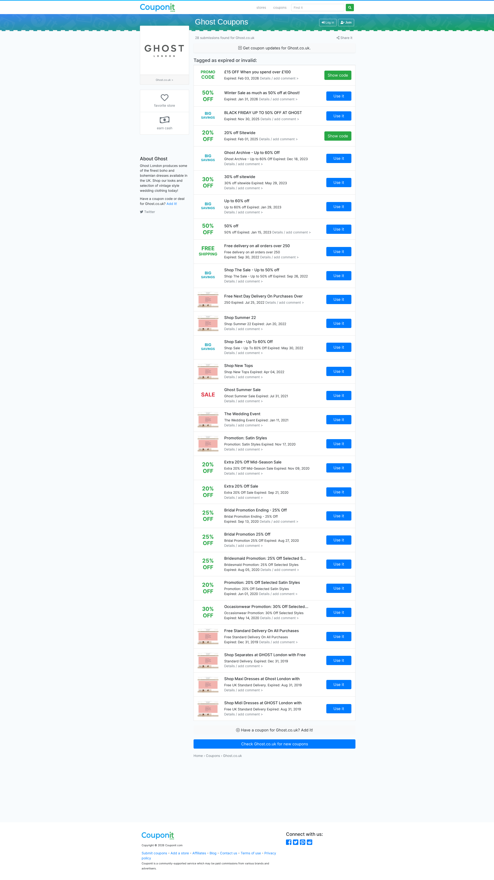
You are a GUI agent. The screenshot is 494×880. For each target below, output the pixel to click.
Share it (345, 38)
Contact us (228, 853)
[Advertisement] (274, 785)
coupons (280, 7)
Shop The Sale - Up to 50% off (266, 275)
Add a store (180, 853)
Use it (338, 96)
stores (261, 7)
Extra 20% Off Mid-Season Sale (267, 467)
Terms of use (251, 853)
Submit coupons (154, 853)
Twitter (149, 212)
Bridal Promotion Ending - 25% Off (261, 515)
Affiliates (199, 853)
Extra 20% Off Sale (256, 492)
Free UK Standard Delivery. (263, 684)
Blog (213, 853)
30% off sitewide (255, 182)
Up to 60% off (252, 206)
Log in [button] (329, 22)
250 (264, 299)
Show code (338, 75)
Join (348, 22)
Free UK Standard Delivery (263, 708)
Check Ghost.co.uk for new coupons (274, 744)
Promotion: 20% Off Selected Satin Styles (262, 588)
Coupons (213, 756)
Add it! (172, 204)
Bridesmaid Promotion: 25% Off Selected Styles (265, 564)
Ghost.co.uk (232, 756)
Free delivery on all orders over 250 (261, 251)
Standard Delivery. (265, 660)
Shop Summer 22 (255, 323)
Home (198, 756)
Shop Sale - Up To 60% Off (263, 347)
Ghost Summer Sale (256, 395)
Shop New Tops (254, 371)
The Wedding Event (256, 419)
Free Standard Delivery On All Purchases (261, 636)
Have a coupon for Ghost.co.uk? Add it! (276, 730)
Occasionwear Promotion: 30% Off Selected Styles (266, 612)
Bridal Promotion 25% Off (261, 540)
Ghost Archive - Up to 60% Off (266, 158)
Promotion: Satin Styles (260, 443)
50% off (267, 229)
